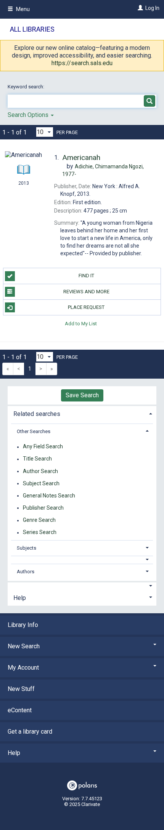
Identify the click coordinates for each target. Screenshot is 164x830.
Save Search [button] (82, 395)
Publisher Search (43, 508)
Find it (86, 275)
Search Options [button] (29, 114)
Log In (152, 8)
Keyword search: (26, 87)
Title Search (37, 459)
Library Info (23, 624)
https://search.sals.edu (82, 63)
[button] (82, 560)
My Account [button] (23, 667)
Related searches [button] (36, 413)
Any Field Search (43, 447)
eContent (20, 710)
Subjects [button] (26, 548)
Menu (22, 9)
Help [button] (19, 597)
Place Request (86, 307)
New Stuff (21, 688)
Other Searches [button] (33, 431)
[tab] (82, 413)
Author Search (40, 471)
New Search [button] (24, 646)
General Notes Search (49, 496)
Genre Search (39, 520)
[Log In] (139, 8)
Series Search (39, 532)
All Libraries (32, 29)
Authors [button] (25, 571)
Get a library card (30, 731)
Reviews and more (86, 291)
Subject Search (41, 483)
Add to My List (81, 323)
